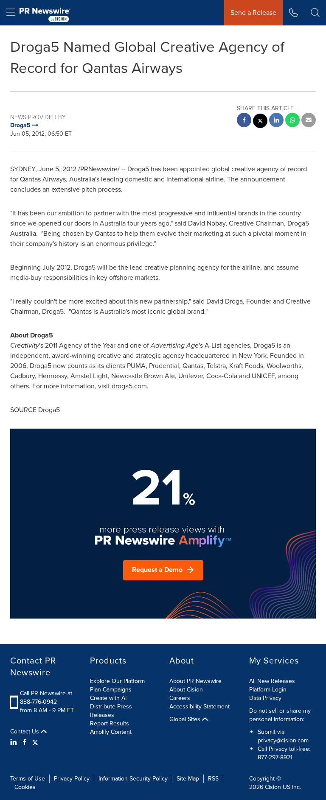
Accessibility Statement (199, 706)
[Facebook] (24, 742)
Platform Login (268, 689)
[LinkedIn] (14, 742)
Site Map (188, 778)
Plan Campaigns (111, 689)
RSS (213, 778)
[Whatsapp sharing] (292, 121)
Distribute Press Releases (111, 710)
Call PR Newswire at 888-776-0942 (46, 697)
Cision (273, 787)
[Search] (315, 12)
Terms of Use (27, 778)
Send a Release (253, 12)
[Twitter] (35, 742)
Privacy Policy (72, 778)
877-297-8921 (275, 757)
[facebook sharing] (244, 121)
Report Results (109, 723)
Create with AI (108, 698)
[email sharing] (308, 121)
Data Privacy (265, 698)
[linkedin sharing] (276, 121)
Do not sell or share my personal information (280, 715)
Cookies (25, 787)
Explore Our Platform (117, 681)
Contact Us (25, 732)
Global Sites (185, 719)
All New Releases (272, 681)
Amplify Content (111, 732)
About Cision (186, 689)
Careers (179, 698)
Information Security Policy (133, 778)
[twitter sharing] (260, 122)
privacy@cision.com (283, 740)
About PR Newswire (195, 681)
